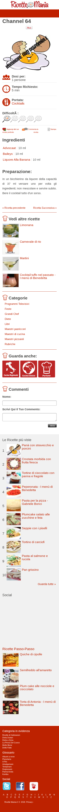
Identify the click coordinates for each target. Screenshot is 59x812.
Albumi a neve (8, 757)
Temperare (7, 767)
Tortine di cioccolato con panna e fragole (38, 474)
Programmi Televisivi (17, 304)
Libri (7, 324)
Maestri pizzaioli (14, 339)
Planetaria (6, 759)
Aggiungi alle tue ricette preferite (10, 130)
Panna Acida (7, 772)
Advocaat (9, 148)
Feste (8, 309)
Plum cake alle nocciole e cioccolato (37, 687)
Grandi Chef (12, 314)
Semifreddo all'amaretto (36, 670)
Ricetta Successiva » (45, 208)
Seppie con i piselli (34, 528)
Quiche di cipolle (31, 654)
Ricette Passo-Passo (18, 649)
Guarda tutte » (47, 584)
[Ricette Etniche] (28, 369)
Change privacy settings (44, 802)
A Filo (4, 762)
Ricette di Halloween (11, 735)
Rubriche (10, 344)
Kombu (5, 774)
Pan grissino (30, 569)
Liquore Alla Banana (16, 159)
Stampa (53, 129)
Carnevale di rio (30, 241)
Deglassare (7, 769)
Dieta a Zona (7, 740)
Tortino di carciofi (33, 542)
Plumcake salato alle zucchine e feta (36, 516)
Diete (8, 319)
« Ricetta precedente (13, 208)
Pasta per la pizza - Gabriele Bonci (35, 502)
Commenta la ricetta (33, 130)
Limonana (26, 225)
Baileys (8, 153)
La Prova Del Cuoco (11, 743)
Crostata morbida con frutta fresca (36, 460)
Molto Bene (7, 745)
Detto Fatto (7, 748)
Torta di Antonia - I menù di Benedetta (38, 703)
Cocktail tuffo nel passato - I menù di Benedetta (38, 276)
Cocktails (18, 103)
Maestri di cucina (15, 334)
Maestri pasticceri (15, 329)
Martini (24, 258)
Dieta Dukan (7, 738)
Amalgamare (7, 764)
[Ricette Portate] (46, 369)
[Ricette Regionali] (10, 369)
